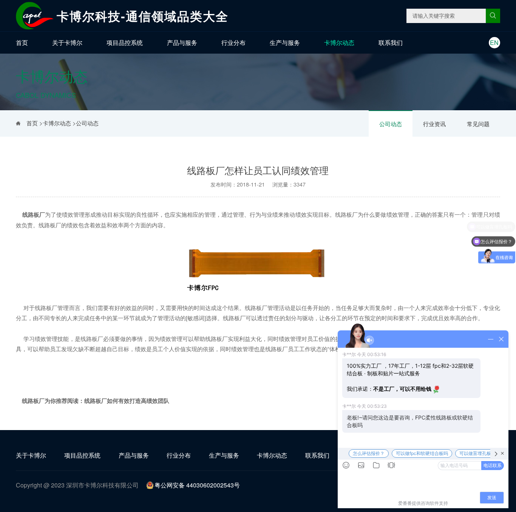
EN (494, 42)
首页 (22, 42)
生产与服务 (285, 42)
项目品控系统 (125, 42)
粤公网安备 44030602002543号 (197, 485)
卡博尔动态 (339, 42)
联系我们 (391, 42)
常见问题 (478, 124)
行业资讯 (434, 124)
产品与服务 (182, 42)
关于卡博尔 (67, 42)
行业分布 (233, 42)
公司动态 (390, 124)
